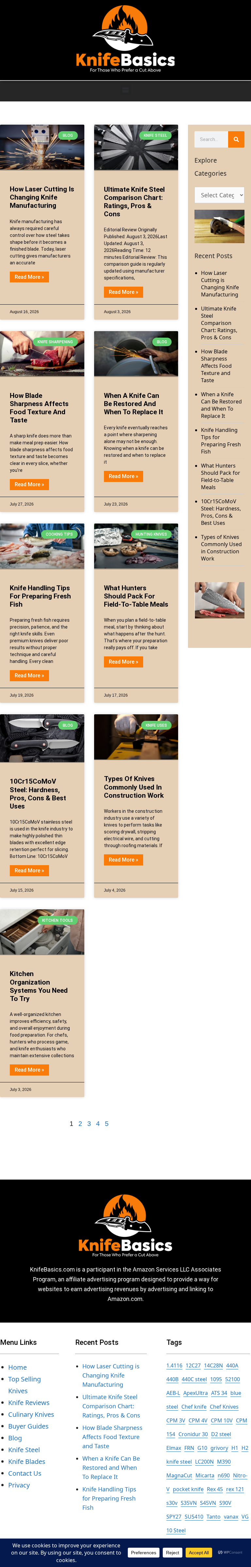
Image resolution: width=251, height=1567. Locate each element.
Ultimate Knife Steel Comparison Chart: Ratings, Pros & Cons (134, 202)
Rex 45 (215, 1489)
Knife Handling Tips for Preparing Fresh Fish (40, 596)
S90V (225, 1502)
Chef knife (194, 1406)
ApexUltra (195, 1393)
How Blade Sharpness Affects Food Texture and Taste (39, 408)
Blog (15, 1437)
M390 (224, 1461)
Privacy (19, 1485)
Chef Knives (224, 1406)
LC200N (204, 1461)
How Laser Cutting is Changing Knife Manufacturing (42, 197)
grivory (219, 1447)
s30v (171, 1502)
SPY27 (173, 1516)
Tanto (214, 1516)
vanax (231, 1516)
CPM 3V (175, 1420)
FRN (189, 1447)
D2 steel (221, 1434)
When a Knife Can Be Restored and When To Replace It (133, 404)
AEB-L (173, 1393)
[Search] (236, 139)
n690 (224, 1475)
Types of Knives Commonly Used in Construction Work (134, 787)
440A (232, 1365)
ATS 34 (219, 1393)
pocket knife (188, 1489)
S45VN (208, 1502)
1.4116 (174, 1365)
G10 (202, 1447)
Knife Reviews (29, 1402)
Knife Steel (24, 1449)
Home (17, 1367)
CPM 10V (222, 1420)
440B (172, 1379)
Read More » (29, 277)
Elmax (173, 1447)
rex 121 (235, 1489)
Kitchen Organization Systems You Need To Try (39, 986)
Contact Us (25, 1473)
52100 (232, 1379)
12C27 (193, 1365)
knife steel (179, 1461)
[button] (125, 89)
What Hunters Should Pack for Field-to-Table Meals (136, 596)
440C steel (194, 1379)
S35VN (189, 1502)
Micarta (204, 1475)
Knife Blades (26, 1461)
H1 (234, 1447)
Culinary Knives (31, 1414)
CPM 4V (198, 1420)
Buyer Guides (28, 1426)
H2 (245, 1447)
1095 (216, 1379)
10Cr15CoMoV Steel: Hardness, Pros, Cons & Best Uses (38, 793)
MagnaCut (179, 1475)
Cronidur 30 (193, 1434)
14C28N (213, 1365)
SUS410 (194, 1516)
